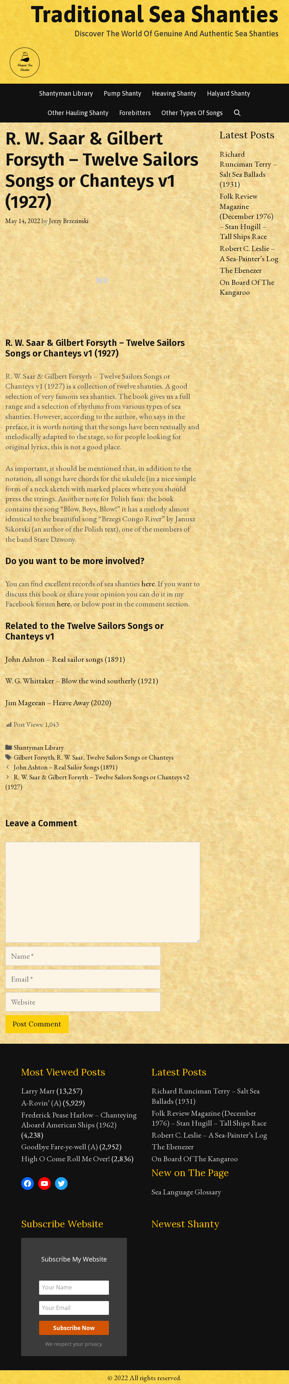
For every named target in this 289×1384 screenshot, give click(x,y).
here (148, 584)
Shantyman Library (39, 747)
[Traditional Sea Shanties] (25, 61)
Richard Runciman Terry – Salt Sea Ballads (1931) (248, 169)
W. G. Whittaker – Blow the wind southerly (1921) (81, 681)
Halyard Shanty (228, 93)
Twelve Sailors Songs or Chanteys (129, 757)
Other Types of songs (192, 112)
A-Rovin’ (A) (41, 1103)
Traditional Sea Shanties (154, 13)
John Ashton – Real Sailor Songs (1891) (65, 767)
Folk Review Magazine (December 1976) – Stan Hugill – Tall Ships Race (246, 216)
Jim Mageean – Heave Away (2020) (58, 702)
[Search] (237, 112)
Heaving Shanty (174, 93)
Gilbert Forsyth (34, 757)
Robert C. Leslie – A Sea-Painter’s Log (249, 253)
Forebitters (135, 112)
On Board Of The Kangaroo (247, 287)
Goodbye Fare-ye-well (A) (59, 1147)
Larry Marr (38, 1091)
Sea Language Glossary (186, 1192)
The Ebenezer (241, 270)
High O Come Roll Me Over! (65, 1159)
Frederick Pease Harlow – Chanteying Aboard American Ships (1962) (79, 1120)
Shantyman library (66, 93)
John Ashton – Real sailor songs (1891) (65, 659)
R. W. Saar (70, 757)
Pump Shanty (122, 93)
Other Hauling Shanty (78, 112)
